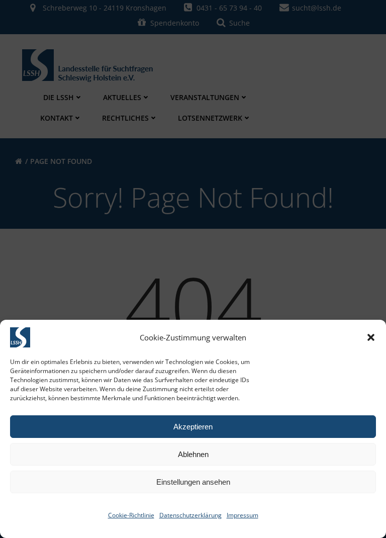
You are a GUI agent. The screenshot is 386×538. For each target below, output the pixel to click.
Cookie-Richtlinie (131, 515)
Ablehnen (193, 454)
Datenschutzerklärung (190, 515)
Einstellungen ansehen (193, 482)
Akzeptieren (193, 426)
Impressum (242, 515)
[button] (371, 337)
